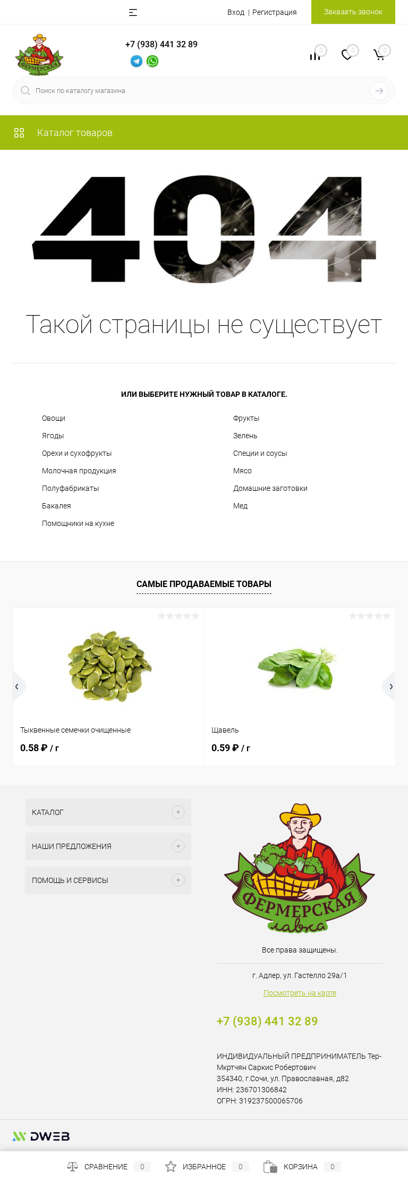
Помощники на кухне (78, 523)
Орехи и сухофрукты (77, 453)
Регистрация (274, 12)
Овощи (53, 418)
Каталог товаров (74, 132)
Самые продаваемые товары (204, 584)
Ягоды (53, 435)
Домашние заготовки (270, 488)
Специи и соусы (260, 453)
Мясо (242, 470)
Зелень (245, 435)
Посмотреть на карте (300, 993)
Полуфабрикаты (70, 488)
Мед (240, 506)
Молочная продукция (79, 470)
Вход (235, 12)
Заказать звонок (353, 11)
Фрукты (246, 418)
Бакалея (56, 506)
